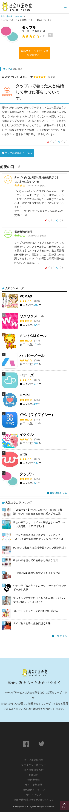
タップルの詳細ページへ (18, 153)
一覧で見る (60, 636)
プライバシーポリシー (33, 764)
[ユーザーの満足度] (44, 31)
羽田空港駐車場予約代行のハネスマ (33, 799)
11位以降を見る (58, 492)
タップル (8, 68)
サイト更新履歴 (33, 784)
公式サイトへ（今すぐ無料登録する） (34, 52)
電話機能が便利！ (24, 231)
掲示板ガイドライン (33, 789)
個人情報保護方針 (34, 769)
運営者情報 (33, 779)
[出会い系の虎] (17, 7)
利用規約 (34, 774)
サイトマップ (33, 794)
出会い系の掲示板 (34, 759)
